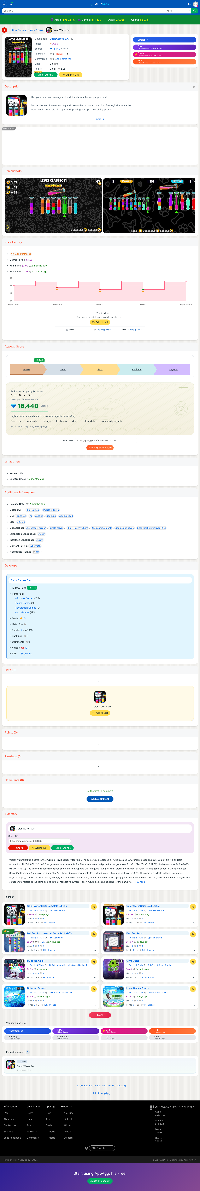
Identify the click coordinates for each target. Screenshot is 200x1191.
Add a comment (63, 59)
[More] (95, 922)
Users (30, 1112)
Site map (9, 1131)
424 (26, 647)
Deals (49, 1125)
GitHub (68, 1125)
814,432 (96, 19)
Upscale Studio (155, 938)
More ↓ (100, 118)
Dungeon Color (36, 960)
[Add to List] (94, 907)
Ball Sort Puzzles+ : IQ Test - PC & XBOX (49, 933)
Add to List (72, 74)
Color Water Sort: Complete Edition (47, 905)
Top (48, 1119)
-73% (36, 942)
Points (30, 1125)
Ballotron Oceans (37, 988)
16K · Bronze (148, 922)
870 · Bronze (148, 977)
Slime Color (132, 960)
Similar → (142, 39)
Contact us (10, 1125)
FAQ (6, 1112)
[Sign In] (195, 4)
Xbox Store (44, 74)
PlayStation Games (25, 607)
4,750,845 (68, 19)
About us (9, 1119)
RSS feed (140, 882)
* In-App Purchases (21, 254)
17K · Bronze (147, 950)
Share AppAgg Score (100, 447)
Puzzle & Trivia (35, 910)
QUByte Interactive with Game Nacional (68, 965)
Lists (29, 1119)
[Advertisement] (94, 145)
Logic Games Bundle (137, 988)
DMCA (34, 1160)
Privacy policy (24, 1160)
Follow (33, 588)
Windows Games (24, 598)
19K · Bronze (49, 922)
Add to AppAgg (101, 1093)
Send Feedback (12, 1137)
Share (19, 847)
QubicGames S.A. (21, 580)
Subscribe (26, 653)
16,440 (60, 48)
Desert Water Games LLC (61, 992)
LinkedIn (68, 1119)
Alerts (52, 1131)
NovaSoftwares (56, 938)
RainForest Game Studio (159, 965)
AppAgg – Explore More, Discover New (178, 1160)
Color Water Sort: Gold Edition (143, 905)
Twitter (68, 1131)
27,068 (120, 19)
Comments (33, 1137)
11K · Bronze (149, 1005)
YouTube (69, 1112)
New (48, 1112)
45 (24, 618)
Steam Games (22, 603)
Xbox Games (22, 612)
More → (101, 1014)
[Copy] (194, 86)
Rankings (32, 1131)
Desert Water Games (157, 992)
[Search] (194, 10)
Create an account (100, 1180)
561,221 (144, 19)
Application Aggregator (183, 1106)
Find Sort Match (135, 933)
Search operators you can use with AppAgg (101, 1085)
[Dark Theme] (189, 4)
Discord (68, 1137)
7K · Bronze (48, 977)
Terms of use (10, 1160)
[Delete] (28, 1052)
